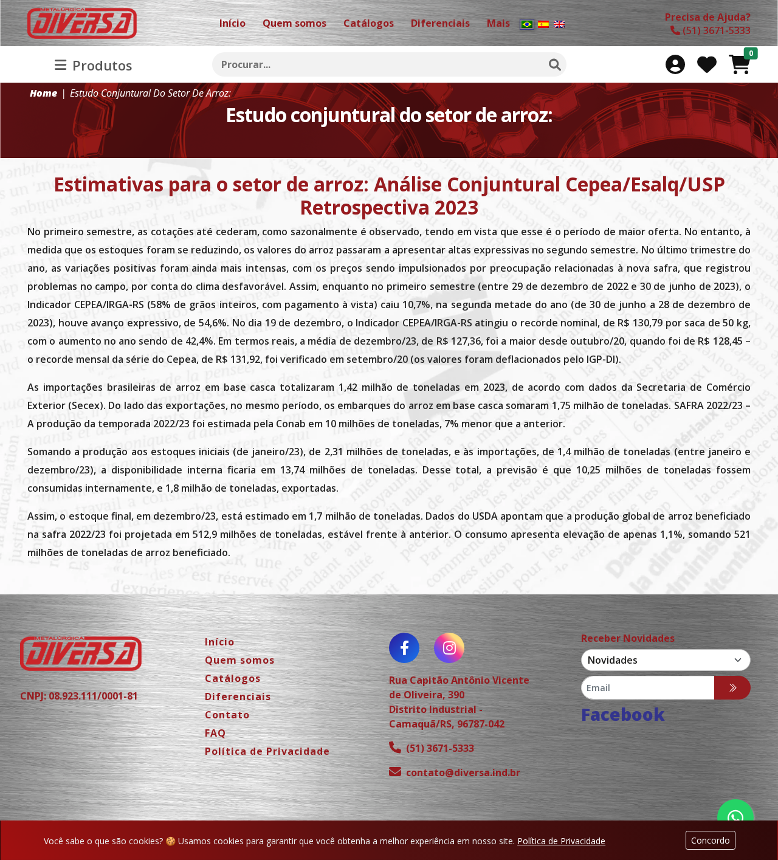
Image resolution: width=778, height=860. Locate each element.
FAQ (215, 733)
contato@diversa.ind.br (463, 772)
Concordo (710, 840)
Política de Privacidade (561, 841)
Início (220, 641)
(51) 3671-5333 (440, 748)
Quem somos (240, 660)
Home (43, 93)
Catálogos (233, 678)
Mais (498, 23)
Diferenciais (238, 696)
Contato (227, 714)
